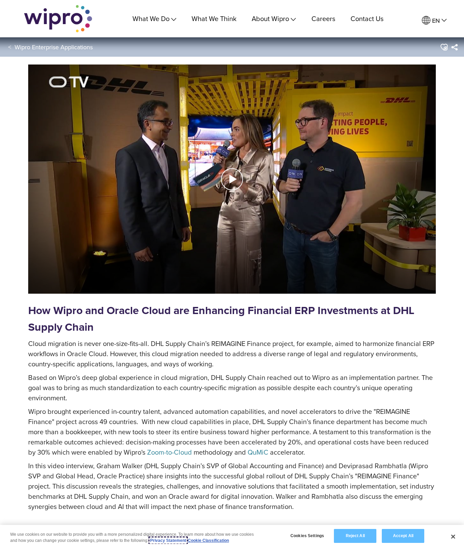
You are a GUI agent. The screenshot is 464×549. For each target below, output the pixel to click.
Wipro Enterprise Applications (54, 47)
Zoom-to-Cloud (169, 452)
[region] (232, 537)
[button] (443, 47)
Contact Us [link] (367, 18)
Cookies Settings (307, 535)
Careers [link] (323, 18)
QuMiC (258, 452)
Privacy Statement (168, 540)
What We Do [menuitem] (150, 18)
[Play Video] (232, 178)
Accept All (403, 535)
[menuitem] (434, 20)
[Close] (453, 536)
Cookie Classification (208, 540)
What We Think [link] (214, 18)
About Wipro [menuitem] (270, 18)
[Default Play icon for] (232, 179)
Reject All (355, 535)
